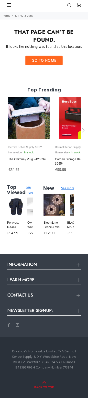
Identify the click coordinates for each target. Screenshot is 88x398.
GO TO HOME (44, 61)
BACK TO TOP (44, 387)
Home (6, 15)
